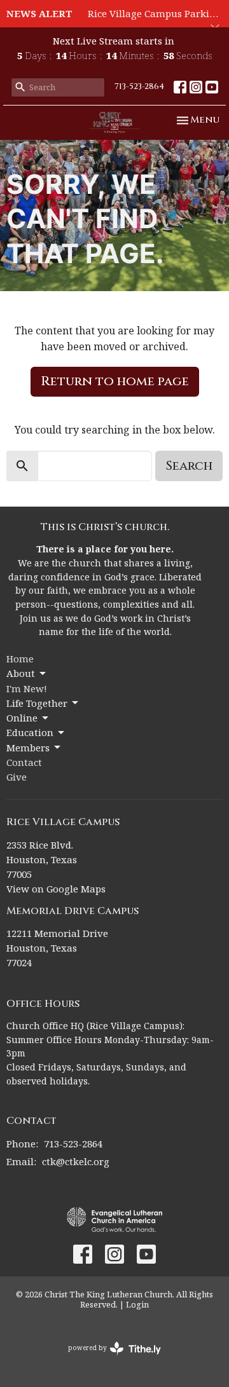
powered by (108, 1358)
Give (16, 776)
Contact (24, 762)
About (20, 673)
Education (29, 732)
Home (20, 658)
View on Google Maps (56, 888)
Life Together (36, 703)
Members (28, 747)
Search (188, 465)
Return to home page (115, 381)
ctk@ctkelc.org (75, 1161)
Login (137, 1304)
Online (22, 717)
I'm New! (26, 688)
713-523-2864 (139, 86)
